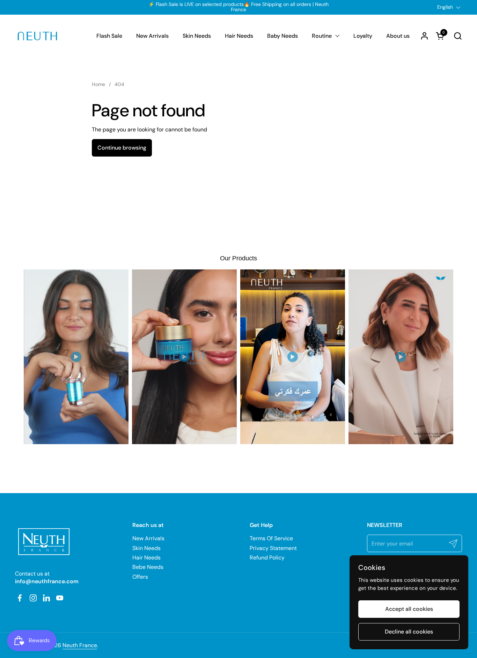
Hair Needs (146, 557)
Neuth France (80, 645)
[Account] (424, 35)
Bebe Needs (147, 567)
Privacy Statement (273, 548)
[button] (457, 35)
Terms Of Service (271, 538)
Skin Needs (146, 548)
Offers (140, 576)
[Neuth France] (37, 36)
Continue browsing (121, 147)
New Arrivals (148, 538)
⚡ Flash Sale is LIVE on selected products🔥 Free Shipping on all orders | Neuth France (238, 7)
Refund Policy (267, 557)
